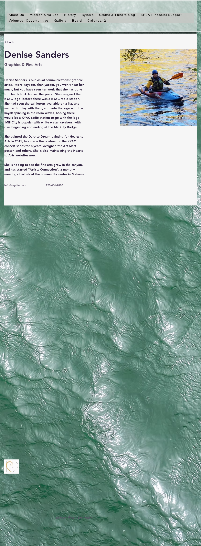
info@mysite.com (15, 185)
